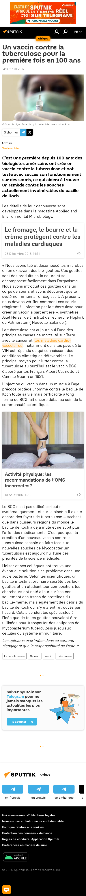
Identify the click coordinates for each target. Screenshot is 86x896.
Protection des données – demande (27, 833)
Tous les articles (10, 148)
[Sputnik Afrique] (13, 33)
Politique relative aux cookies (23, 827)
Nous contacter (13, 821)
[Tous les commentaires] (6, 889)
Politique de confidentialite (44, 821)
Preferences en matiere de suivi (24, 845)
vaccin (48, 656)
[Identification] (56, 31)
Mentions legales (43, 815)
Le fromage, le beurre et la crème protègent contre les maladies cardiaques (42, 236)
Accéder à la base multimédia (52, 124)
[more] (78, 253)
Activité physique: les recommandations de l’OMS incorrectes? (35, 479)
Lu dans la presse (14, 656)
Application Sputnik (45, 839)
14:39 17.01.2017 (13, 69)
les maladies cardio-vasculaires (36, 343)
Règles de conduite (16, 839)
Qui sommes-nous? (16, 815)
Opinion (34, 656)
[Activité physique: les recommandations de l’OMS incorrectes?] (43, 440)
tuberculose (65, 656)
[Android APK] (16, 858)
